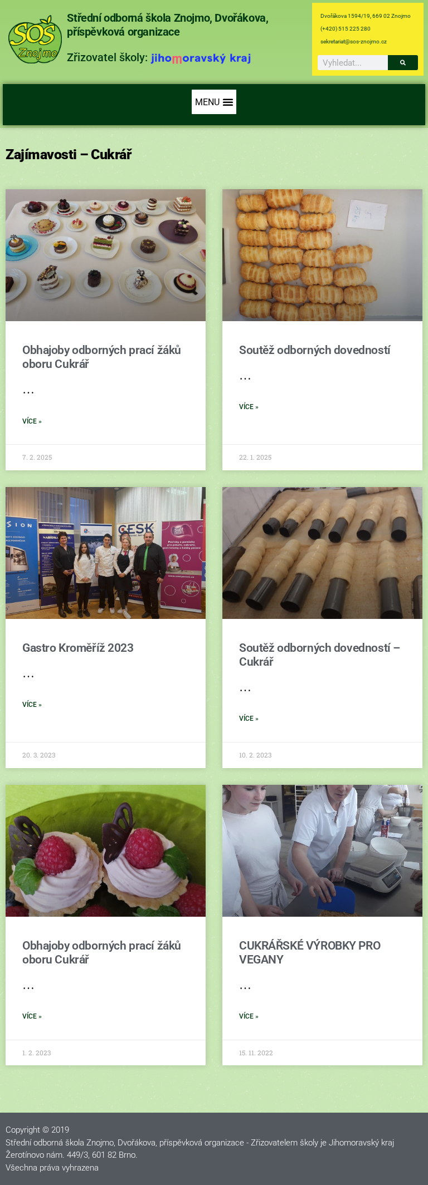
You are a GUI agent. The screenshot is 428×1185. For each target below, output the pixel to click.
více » (32, 421)
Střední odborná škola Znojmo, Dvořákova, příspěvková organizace (167, 24)
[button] (214, 102)
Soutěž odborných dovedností (315, 350)
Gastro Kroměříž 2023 (78, 648)
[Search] (403, 62)
